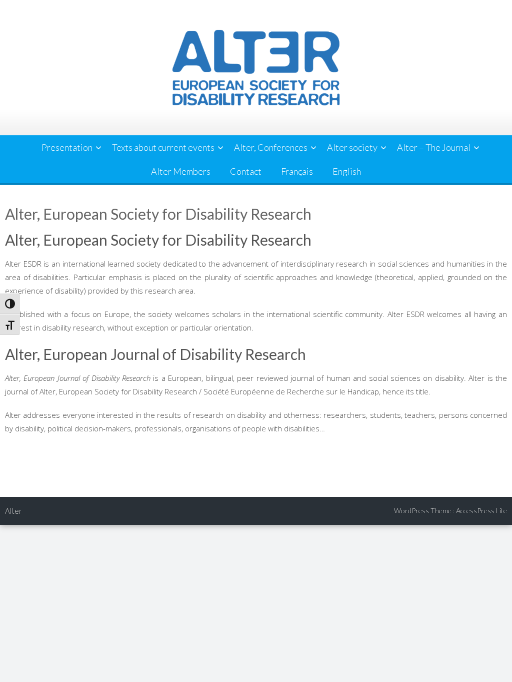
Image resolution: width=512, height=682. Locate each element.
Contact (246, 171)
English (346, 171)
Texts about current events (163, 147)
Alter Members (180, 171)
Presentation (67, 147)
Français (297, 171)
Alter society (352, 147)
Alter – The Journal (433, 147)
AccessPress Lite (481, 510)
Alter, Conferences (271, 147)
